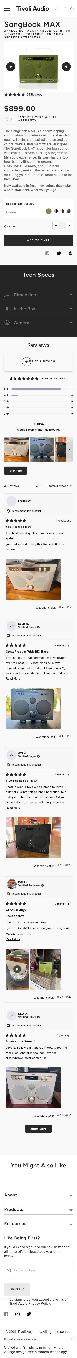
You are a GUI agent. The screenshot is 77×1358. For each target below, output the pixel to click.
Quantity (10, 226)
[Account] (56, 8)
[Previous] (10, 66)
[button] (38, 94)
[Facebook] (47, 254)
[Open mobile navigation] (7, 8)
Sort (38, 486)
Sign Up (17, 1289)
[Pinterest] (70, 254)
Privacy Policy (39, 1303)
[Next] (66, 66)
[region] (38, 449)
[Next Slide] (69, 449)
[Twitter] (59, 254)
